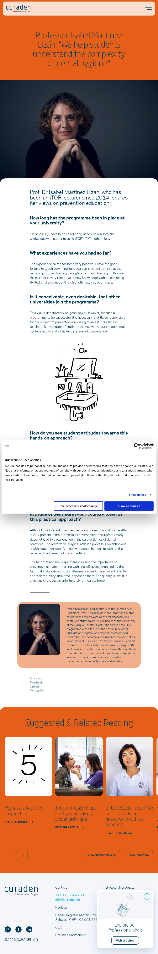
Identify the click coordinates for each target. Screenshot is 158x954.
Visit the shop (125, 940)
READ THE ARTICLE (16, 822)
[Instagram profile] (8, 929)
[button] (22, 855)
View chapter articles (102, 855)
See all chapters (138, 855)
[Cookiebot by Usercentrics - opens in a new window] (137, 446)
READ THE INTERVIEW (119, 832)
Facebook (36, 682)
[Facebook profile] (18, 929)
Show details (137, 494)
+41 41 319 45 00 (69, 895)
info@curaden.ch (67, 899)
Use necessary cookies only (78, 506)
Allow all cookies (129, 506)
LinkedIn (35, 686)
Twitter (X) (37, 690)
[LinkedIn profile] (29, 929)
